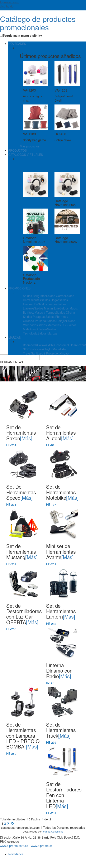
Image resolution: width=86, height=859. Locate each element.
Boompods (30, 345)
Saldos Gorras (55, 296)
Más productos (29, 146)
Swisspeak (37, 349)
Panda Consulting (53, 831)
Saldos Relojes (56, 321)
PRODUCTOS (17, 150)
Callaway (43, 345)
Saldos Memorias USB (52, 325)
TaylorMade (52, 349)
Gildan (72, 345)
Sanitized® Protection (45, 353)
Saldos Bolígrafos (34, 296)
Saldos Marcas (47, 333)
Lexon (81, 345)
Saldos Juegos (47, 304)
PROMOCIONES (19, 288)
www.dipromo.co (42, 846)
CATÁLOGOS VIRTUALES (25, 154)
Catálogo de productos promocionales (38, 22)
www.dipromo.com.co (14, 846)
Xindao (64, 353)
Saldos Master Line (47, 308)
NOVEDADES (17, 44)
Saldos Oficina (65, 312)
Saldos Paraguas (34, 316)
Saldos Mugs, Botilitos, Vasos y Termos (50, 310)
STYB (26, 349)
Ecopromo (61, 345)
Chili (52, 345)
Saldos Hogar (50, 300)
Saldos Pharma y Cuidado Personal (45, 318)
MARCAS (14, 337)
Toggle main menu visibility (22, 35)
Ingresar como (9, 4)
